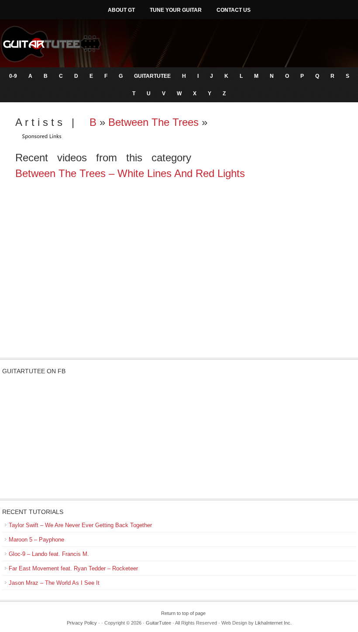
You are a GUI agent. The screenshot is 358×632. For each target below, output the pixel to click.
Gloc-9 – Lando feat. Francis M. (49, 554)
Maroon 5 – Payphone (36, 539)
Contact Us (234, 10)
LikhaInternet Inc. (273, 622)
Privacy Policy (82, 622)
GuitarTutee (152, 76)
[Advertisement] (179, 287)
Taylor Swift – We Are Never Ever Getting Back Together (80, 525)
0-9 (13, 76)
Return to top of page (183, 613)
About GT (121, 10)
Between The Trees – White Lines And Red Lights (130, 173)
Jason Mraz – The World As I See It (54, 583)
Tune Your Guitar (176, 10)
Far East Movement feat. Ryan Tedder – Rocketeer (73, 568)
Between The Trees (153, 122)
